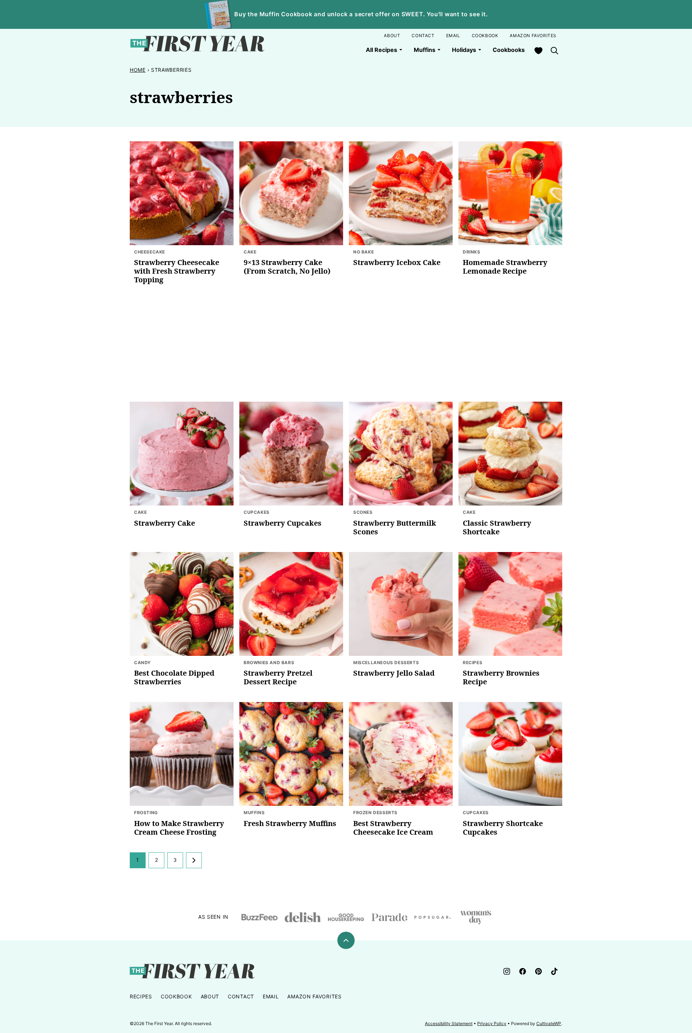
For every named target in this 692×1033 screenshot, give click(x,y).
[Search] (554, 50)
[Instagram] (507, 971)
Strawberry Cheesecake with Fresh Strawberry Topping (176, 270)
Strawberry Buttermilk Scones (394, 527)
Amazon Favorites (533, 35)
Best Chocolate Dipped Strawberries (174, 677)
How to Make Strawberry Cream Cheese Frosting (179, 827)
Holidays (464, 49)
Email (453, 35)
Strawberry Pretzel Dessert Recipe (278, 677)
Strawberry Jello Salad (394, 673)
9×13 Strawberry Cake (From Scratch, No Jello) (287, 266)
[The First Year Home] (197, 44)
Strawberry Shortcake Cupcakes (503, 827)
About (392, 35)
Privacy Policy (491, 1023)
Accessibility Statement (449, 1023)
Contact (423, 35)
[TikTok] (554, 971)
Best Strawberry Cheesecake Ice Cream (393, 827)
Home (138, 70)
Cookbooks (509, 49)
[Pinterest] (538, 971)
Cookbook (485, 35)
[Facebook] (523, 971)
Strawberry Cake (164, 523)
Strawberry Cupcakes (282, 523)
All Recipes (381, 49)
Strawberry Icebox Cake (396, 262)
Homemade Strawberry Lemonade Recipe (505, 266)
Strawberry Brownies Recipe (501, 677)
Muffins (424, 49)
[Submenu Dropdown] (401, 50)
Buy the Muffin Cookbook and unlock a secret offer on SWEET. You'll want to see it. (361, 14)
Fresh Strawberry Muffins (290, 823)
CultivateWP (548, 1023)
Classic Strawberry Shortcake (497, 527)
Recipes (141, 996)
